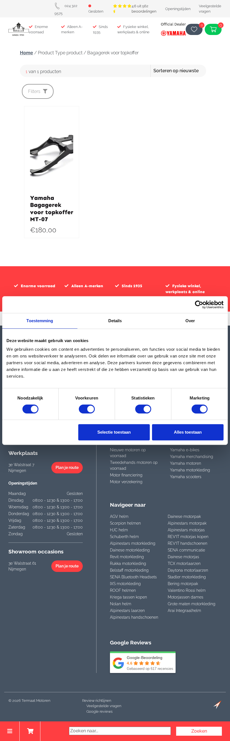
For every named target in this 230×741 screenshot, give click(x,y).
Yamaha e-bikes (184, 450)
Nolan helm (120, 604)
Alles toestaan (188, 432)
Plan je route (67, 467)
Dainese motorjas (183, 557)
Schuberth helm (124, 536)
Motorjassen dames (185, 597)
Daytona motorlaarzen (188, 570)
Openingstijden (177, 9)
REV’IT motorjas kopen (188, 536)
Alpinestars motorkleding (132, 543)
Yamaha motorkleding (190, 470)
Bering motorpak (183, 583)
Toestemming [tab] (39, 320)
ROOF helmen (123, 590)
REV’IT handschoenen (187, 543)
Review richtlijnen (96, 700)
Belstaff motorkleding (129, 570)
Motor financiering (126, 475)
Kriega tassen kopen (128, 597)
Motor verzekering (126, 482)
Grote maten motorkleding (191, 604)
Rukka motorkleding (128, 563)
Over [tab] (190, 320)
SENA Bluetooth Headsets (133, 577)
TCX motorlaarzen (184, 563)
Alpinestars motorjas (186, 530)
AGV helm (119, 516)
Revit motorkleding (127, 557)
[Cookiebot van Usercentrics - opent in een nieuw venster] (199, 304)
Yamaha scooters (185, 476)
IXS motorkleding (125, 583)
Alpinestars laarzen (127, 610)
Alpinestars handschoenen (134, 617)
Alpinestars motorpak (187, 523)
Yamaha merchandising (191, 456)
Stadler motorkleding (187, 577)
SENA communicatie (186, 550)
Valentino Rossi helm (187, 590)
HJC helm (119, 530)
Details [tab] (115, 320)
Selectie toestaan (114, 432)
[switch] (87, 409)
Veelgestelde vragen (103, 706)
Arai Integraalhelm (184, 610)
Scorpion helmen (125, 523)
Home (26, 52)
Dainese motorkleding (130, 550)
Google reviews (99, 711)
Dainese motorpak (184, 516)
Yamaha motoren (185, 463)
